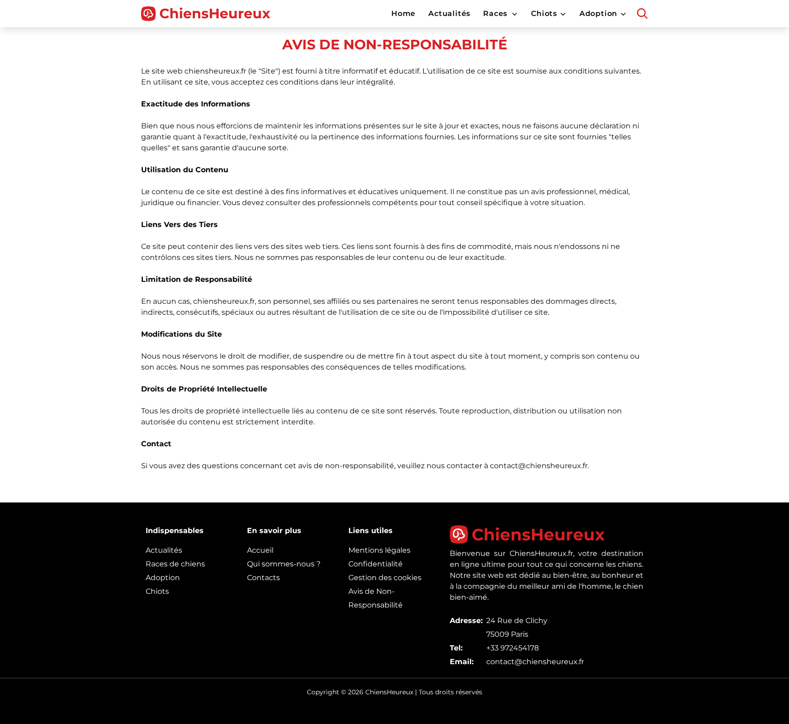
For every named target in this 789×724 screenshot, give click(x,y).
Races (495, 13)
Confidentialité (375, 564)
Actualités (164, 550)
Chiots (157, 591)
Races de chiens (175, 564)
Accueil (260, 550)
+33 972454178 (512, 648)
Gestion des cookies (384, 577)
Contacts (263, 577)
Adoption (163, 577)
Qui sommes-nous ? (284, 564)
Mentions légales (379, 550)
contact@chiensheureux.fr (535, 661)
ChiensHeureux (214, 13)
